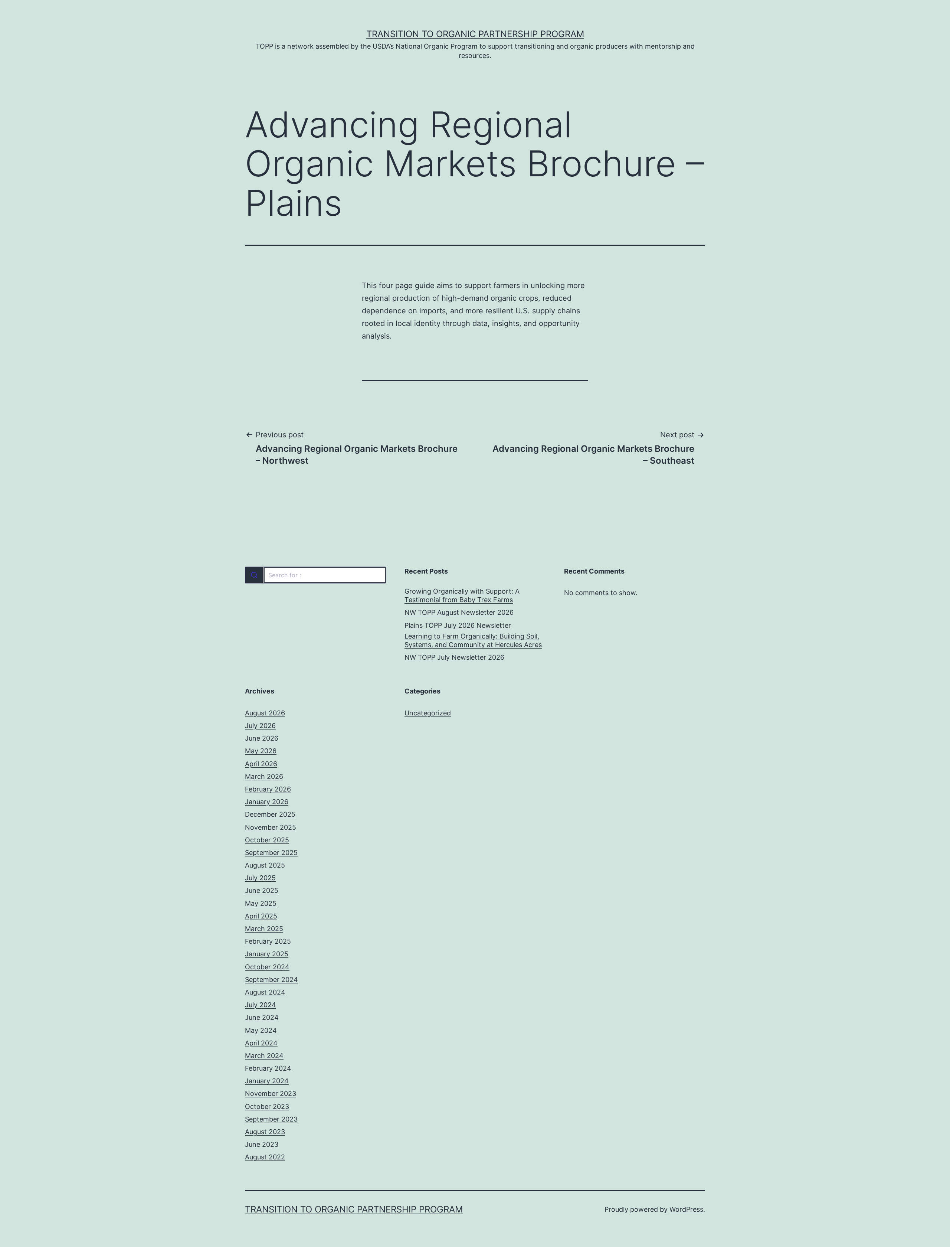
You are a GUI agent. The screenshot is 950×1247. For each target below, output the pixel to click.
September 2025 (271, 852)
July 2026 (260, 725)
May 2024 (261, 1030)
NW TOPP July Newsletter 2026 (454, 657)
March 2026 (264, 776)
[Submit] (254, 575)
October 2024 (267, 967)
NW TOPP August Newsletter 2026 (459, 612)
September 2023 (271, 1119)
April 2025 (261, 916)
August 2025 (265, 865)
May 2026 (260, 751)
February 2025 (268, 941)
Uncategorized (427, 713)
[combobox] (315, 575)
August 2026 (265, 713)
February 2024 (268, 1068)
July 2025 (260, 878)
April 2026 (261, 764)
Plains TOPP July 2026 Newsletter (457, 625)
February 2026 (268, 789)
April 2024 (261, 1043)
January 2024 (267, 1081)
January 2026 (266, 802)
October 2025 (267, 840)
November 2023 (270, 1093)
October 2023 (267, 1106)
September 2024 (271, 979)
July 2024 (260, 1005)
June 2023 (261, 1144)
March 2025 (264, 929)
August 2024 (265, 992)
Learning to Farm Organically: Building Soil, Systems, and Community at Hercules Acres (473, 640)
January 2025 (266, 954)
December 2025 (270, 814)
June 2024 (262, 1017)
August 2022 (265, 1157)
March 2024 (264, 1056)
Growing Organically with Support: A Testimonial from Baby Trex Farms (462, 595)
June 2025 (261, 890)
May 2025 (260, 903)
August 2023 (265, 1132)
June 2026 (261, 738)
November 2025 (270, 827)
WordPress (686, 1209)
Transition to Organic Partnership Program (475, 34)
